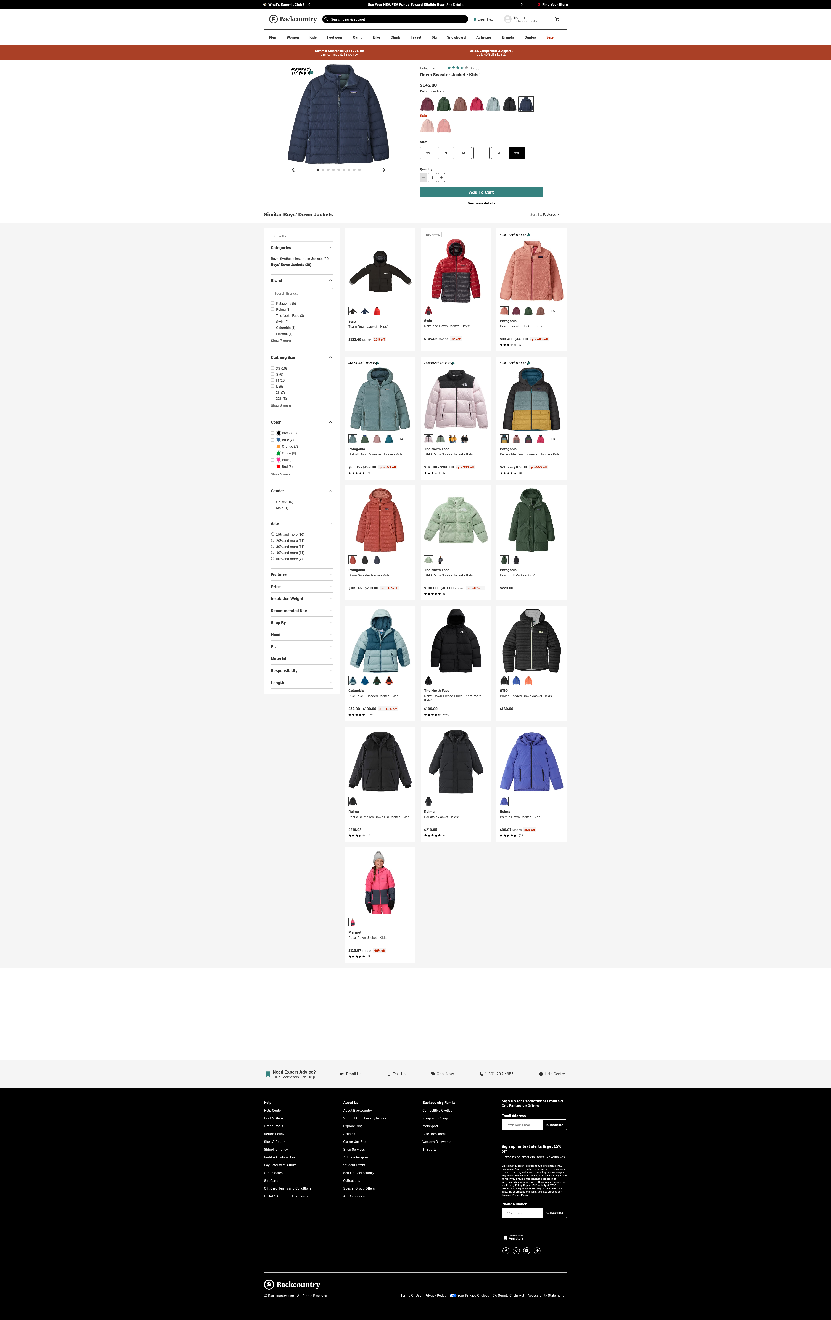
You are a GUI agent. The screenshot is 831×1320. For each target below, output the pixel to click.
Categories (281, 247)
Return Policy (274, 1133)
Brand (276, 280)
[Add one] (441, 177)
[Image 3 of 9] (328, 169)
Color (276, 421)
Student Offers (354, 1164)
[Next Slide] (522, 4)
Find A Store (273, 1118)
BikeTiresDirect (434, 1133)
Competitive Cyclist (437, 1110)
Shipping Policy (276, 1149)
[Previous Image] (293, 170)
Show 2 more (281, 473)
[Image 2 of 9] (323, 169)
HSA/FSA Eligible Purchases (286, 1196)
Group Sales (273, 1172)
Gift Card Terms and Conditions (287, 1188)
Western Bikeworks (436, 1141)
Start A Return (275, 1141)
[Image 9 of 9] (359, 169)
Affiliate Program (356, 1157)
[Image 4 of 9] (333, 169)
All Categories (354, 1196)
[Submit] (326, 19)
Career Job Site (354, 1141)
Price (276, 586)
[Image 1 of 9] (317, 169)
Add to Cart (481, 192)
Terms (505, 1194)
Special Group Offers (359, 1188)
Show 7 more (281, 340)
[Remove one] (423, 177)
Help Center (273, 1110)
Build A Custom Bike (279, 1157)
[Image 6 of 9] (343, 169)
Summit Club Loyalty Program (366, 1118)
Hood (275, 634)
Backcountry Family (438, 1102)
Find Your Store (555, 4)
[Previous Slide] (309, 4)
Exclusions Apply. (512, 1168)
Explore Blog (353, 1126)
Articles (349, 1133)
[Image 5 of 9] (338, 169)
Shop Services (354, 1149)
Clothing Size (283, 357)
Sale (275, 523)
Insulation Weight (287, 598)
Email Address (514, 1115)
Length (277, 682)
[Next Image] (384, 170)
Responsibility (284, 670)
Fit (273, 646)
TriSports (429, 1149)
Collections (351, 1180)
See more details (481, 203)
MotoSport (430, 1126)
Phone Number (514, 1204)
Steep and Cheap (435, 1118)
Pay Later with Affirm (280, 1164)
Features (279, 574)
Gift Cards (271, 1180)
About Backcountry (357, 1110)
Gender (277, 490)
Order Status (273, 1126)
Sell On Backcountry (358, 1172)
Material (278, 658)
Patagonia (427, 68)
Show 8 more (281, 405)
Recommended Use (289, 610)
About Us (350, 1102)
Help (268, 1102)
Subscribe (554, 1124)
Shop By (278, 622)
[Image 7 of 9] (349, 169)
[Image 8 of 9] (354, 169)
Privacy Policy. (520, 1194)
